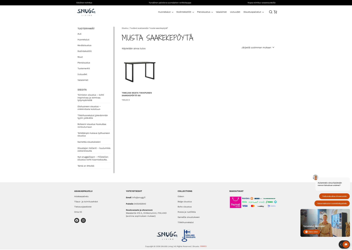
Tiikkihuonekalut (186, 222)
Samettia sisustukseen (89, 142)
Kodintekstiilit (183, 12)
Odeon (181, 196)
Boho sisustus (185, 206)
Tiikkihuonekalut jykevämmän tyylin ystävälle (93, 116)
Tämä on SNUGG (86, 166)
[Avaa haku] (270, 12)
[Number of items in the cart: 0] (275, 11)
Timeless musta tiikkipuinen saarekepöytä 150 (137, 94)
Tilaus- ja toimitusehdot (86, 201)
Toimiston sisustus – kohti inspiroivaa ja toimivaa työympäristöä (91, 98)
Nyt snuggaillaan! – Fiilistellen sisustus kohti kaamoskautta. (93, 158)
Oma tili (78, 212)
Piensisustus (203, 12)
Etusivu (125, 28)
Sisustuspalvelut (252, 12)
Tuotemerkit (84, 68)
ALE (80, 34)
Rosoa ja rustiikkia (187, 212)
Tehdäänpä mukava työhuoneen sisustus (94, 134)
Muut (80, 57)
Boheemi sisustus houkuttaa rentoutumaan (92, 125)
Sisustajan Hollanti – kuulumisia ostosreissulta (94, 149)
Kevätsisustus (84, 45)
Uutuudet (82, 74)
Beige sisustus (185, 201)
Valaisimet (83, 80)
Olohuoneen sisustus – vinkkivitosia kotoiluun (89, 107)
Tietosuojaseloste (82, 206)
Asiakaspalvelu (81, 196)
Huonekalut (164, 12)
